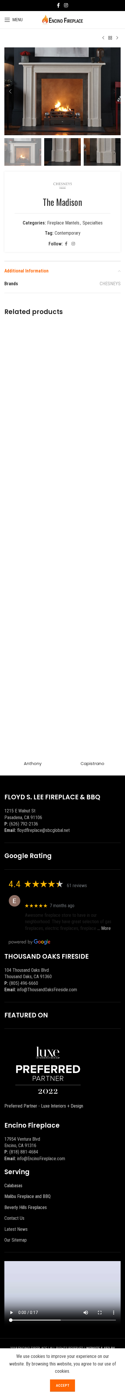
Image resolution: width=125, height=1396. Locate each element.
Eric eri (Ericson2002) (46, 898)
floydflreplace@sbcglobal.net (43, 830)
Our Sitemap (15, 1240)
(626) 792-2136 (23, 824)
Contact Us (14, 1218)
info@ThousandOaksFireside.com (47, 989)
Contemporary (68, 233)
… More (104, 928)
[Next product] (117, 38)
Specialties (93, 223)
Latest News (16, 1229)
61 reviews (77, 885)
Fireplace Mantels (63, 223)
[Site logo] (63, 19)
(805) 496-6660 (23, 983)
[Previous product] (103, 38)
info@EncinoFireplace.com (41, 1158)
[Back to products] (110, 38)
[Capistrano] (92, 540)
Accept (62, 1385)
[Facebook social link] (58, 5)
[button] (10, 91)
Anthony (33, 763)
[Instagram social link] (66, 5)
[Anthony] (32, 540)
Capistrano (92, 763)
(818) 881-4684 (23, 1152)
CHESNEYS (110, 283)
